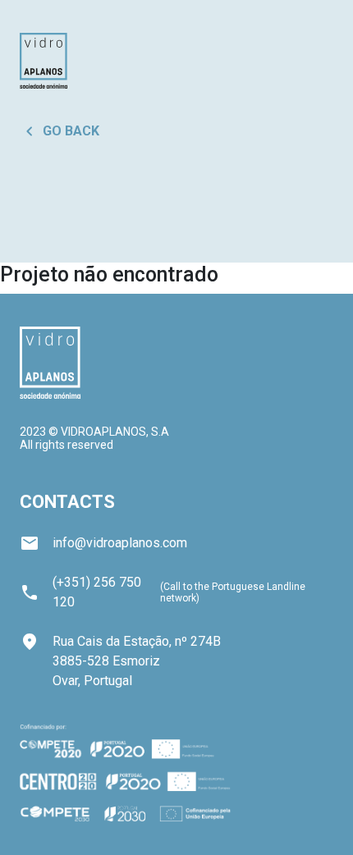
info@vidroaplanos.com (103, 543)
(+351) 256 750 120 (97, 592)
